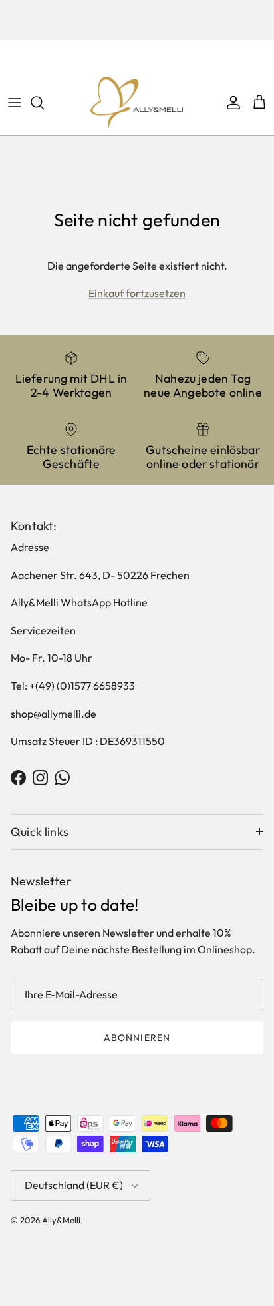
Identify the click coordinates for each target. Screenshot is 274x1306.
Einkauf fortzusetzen (137, 293)
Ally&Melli (61, 1220)
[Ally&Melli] (137, 102)
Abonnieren (137, 1038)
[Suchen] (44, 102)
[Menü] (14, 102)
